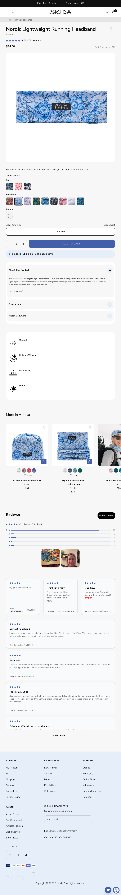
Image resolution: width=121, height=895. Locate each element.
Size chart (109, 225)
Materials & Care (17, 315)
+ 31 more (27, 475)
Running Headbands (22, 19)
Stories (86, 767)
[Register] (88, 819)
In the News (12, 837)
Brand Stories (13, 831)
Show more (59, 735)
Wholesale (88, 785)
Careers (87, 797)
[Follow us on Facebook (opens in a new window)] (10, 855)
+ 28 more (73, 475)
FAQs (9, 773)
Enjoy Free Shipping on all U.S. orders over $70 (60, 3)
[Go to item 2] (70, 558)
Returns (10, 785)
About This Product (19, 270)
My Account (12, 767)
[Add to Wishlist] (111, 28)
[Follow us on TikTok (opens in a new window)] (26, 855)
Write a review (106, 516)
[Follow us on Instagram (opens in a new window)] (18, 855)
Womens (49, 773)
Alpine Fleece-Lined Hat (27, 480)
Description (15, 304)
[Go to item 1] (50, 558)
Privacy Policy (13, 797)
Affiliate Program (14, 826)
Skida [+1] (88, 773)
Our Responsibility (15, 820)
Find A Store (89, 779)
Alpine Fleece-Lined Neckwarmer (73, 482)
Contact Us (11, 791)
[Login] (107, 12)
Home (8, 19)
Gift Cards (49, 791)
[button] (13, 40)
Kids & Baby (50, 785)
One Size (60, 231)
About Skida (12, 814)
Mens (47, 779)
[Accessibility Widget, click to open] (116, 890)
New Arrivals (51, 767)
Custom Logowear (92, 791)
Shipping (10, 779)
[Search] (13, 12)
